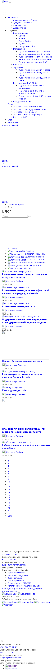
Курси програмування (18, 575)
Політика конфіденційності (31, 588)
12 (9, 487)
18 (9, 502)
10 (9, 481)
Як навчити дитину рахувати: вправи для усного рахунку (24, 276)
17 (9, 500)
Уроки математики (36, 262)
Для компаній (19, 28)
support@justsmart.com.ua (14, 564)
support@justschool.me (10, 657)
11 (9, 484)
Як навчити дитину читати (18, 306)
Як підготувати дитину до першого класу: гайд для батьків (23, 376)
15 (9, 495)
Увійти (5, 160)
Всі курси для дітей (22, 101)
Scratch (22, 35)
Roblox (22, 38)
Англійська (13, 17)
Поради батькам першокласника (22, 361)
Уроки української (35, 265)
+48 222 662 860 (9, 559)
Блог (10, 119)
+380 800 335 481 (10, 554)
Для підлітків (28, 251)
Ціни (9, 588)
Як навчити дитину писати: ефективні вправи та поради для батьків (25, 292)
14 (9, 492)
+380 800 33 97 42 (8, 647)
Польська (17, 64)
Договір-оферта (9, 591)
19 (9, 505)
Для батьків (26, 268)
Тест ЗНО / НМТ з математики (27, 106)
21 (9, 510)
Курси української (16, 580)
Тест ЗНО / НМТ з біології (25, 112)
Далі (10, 516)
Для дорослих (19, 25)
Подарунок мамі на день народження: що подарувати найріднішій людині (25, 321)
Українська (18, 67)
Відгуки (15, 588)
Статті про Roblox (35, 256)
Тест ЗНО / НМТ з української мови (30, 109)
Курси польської (15, 578)
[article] (16, 271)
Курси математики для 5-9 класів (34, 54)
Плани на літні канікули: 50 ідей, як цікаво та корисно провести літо (23, 430)
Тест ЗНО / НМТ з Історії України (28, 114)
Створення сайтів (27, 46)
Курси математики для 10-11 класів (35, 56)
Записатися (13, 122)
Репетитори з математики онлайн (35, 59)
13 (9, 489)
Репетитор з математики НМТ (33, 62)
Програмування (20, 33)
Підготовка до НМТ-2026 (19, 583)
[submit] (29, 216)
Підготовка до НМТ (37, 253)
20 (9, 508)
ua (3, 163)
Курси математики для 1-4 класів (34, 51)
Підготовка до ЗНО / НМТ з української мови (31, 92)
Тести (10, 104)
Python (22, 43)
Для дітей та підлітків (23, 22)
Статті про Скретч (35, 259)
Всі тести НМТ (20, 117)
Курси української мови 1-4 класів (34, 70)
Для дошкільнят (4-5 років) (25, 20)
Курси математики (16, 572)
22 (9, 513)
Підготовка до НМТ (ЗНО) (25, 83)
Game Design (25, 41)
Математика (19, 49)
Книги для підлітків (14, 390)
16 (9, 497)
